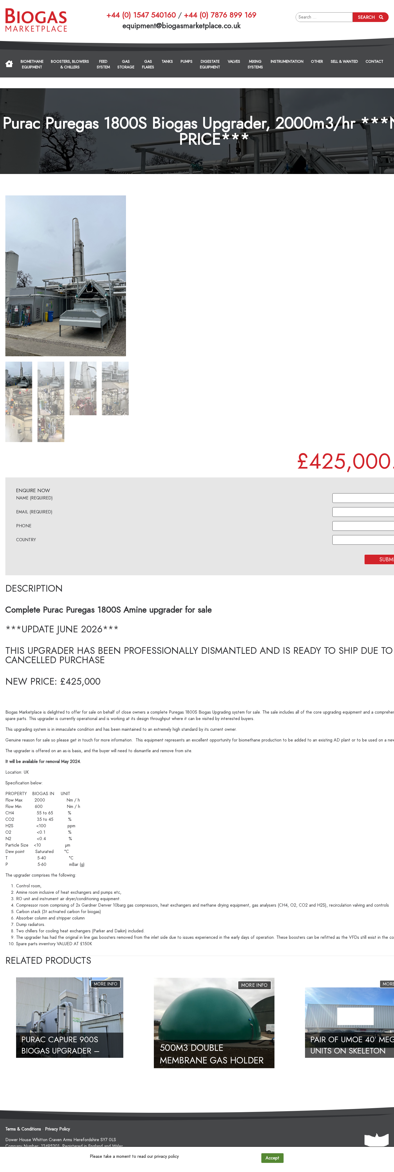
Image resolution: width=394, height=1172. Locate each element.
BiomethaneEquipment (32, 64)
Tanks (167, 61)
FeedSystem (103, 64)
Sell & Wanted (344, 61)
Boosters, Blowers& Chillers (70, 64)
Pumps (186, 61)
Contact (374, 61)
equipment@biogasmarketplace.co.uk (181, 25)
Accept (272, 1158)
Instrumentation (287, 61)
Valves (234, 61)
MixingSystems (255, 64)
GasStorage (125, 64)
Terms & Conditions (23, 1129)
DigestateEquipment (210, 64)
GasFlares (148, 64)
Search (366, 17)
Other (317, 61)
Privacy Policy (57, 1129)
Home (9, 63)
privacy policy (166, 1156)
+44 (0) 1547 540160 (141, 15)
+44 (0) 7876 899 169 (220, 15)
